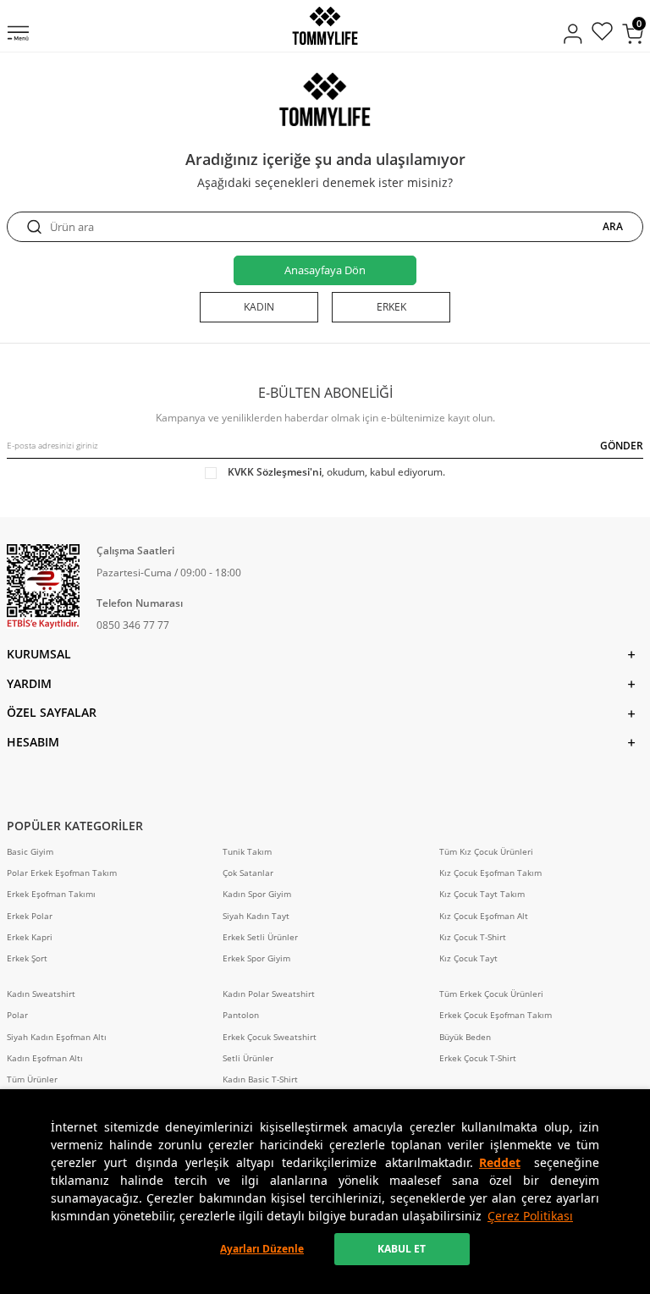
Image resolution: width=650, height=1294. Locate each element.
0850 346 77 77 (132, 625)
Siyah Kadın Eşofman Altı (57, 1037)
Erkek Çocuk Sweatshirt (270, 1037)
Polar (17, 1015)
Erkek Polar (29, 916)
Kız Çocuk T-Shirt (472, 937)
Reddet (500, 1162)
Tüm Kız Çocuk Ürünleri (486, 851)
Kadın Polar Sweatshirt (269, 993)
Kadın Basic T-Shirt (260, 1079)
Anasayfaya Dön (325, 270)
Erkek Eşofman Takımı (51, 894)
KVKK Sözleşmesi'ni (275, 472)
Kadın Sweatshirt (41, 993)
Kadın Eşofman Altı (45, 1058)
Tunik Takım (247, 851)
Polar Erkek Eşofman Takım (62, 872)
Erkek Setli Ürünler (260, 937)
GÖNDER (621, 445)
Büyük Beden (465, 1037)
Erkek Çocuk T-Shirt (477, 1058)
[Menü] (18, 35)
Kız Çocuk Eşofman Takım (490, 872)
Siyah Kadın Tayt (256, 916)
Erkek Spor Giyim (256, 958)
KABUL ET (401, 1249)
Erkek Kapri (29, 937)
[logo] (325, 26)
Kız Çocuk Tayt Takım (482, 894)
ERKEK (391, 307)
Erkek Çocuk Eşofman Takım (495, 1015)
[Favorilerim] (602, 33)
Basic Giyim (30, 851)
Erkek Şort (27, 958)
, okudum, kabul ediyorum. (336, 472)
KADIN (259, 307)
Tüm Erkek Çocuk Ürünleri (491, 993)
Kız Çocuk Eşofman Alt (483, 916)
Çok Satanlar (248, 872)
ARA (613, 227)
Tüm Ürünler (32, 1079)
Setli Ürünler (248, 1058)
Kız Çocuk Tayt (468, 958)
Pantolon (241, 1015)
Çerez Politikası (530, 1216)
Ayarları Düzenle (262, 1249)
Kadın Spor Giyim (257, 894)
